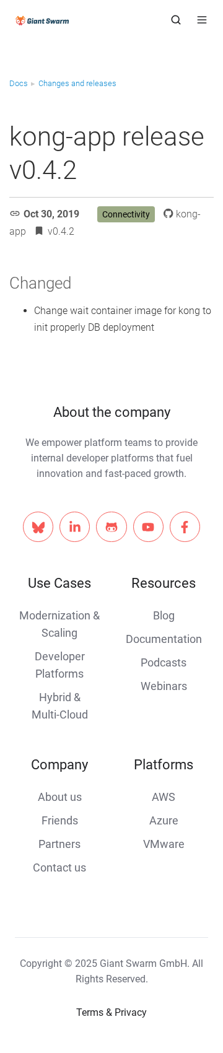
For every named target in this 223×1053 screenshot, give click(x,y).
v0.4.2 (61, 231)
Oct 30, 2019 (51, 214)
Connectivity (126, 214)
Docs (18, 83)
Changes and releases (77, 83)
